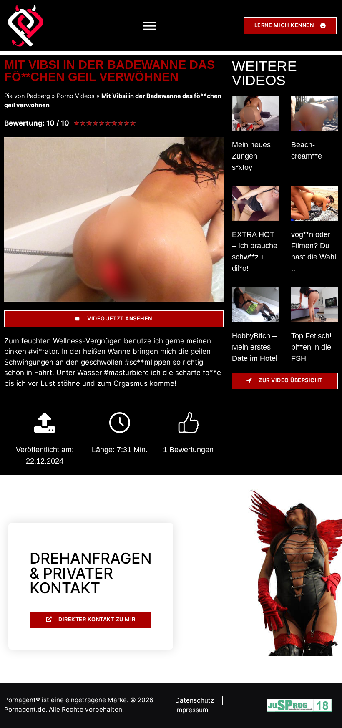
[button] (149, 25)
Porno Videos (76, 95)
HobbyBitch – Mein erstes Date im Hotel (254, 347)
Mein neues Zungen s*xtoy (251, 156)
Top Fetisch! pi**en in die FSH (311, 347)
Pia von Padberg (27, 95)
